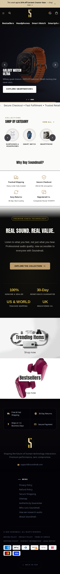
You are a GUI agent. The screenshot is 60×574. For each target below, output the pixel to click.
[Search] (9, 13)
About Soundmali (27, 516)
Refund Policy (25, 489)
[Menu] (3, 13)
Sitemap (23, 498)
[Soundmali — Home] (30, 443)
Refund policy (10, 537)
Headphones (23, 23)
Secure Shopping (27, 494)
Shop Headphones (16, 89)
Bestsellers (8, 23)
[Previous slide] (5, 65)
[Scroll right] (52, 137)
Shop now (30, 352)
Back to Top (31, 565)
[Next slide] (55, 65)
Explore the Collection (28, 266)
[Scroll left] (7, 137)
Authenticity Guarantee (30, 503)
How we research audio (30, 512)
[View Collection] (30, 338)
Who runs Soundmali (29, 507)
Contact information (30, 541)
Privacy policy (26, 537)
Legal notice (49, 541)
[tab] (28, 99)
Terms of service (42, 537)
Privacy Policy (25, 484)
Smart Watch (39, 23)
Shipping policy (10, 541)
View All (47, 122)
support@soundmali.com (31, 464)
